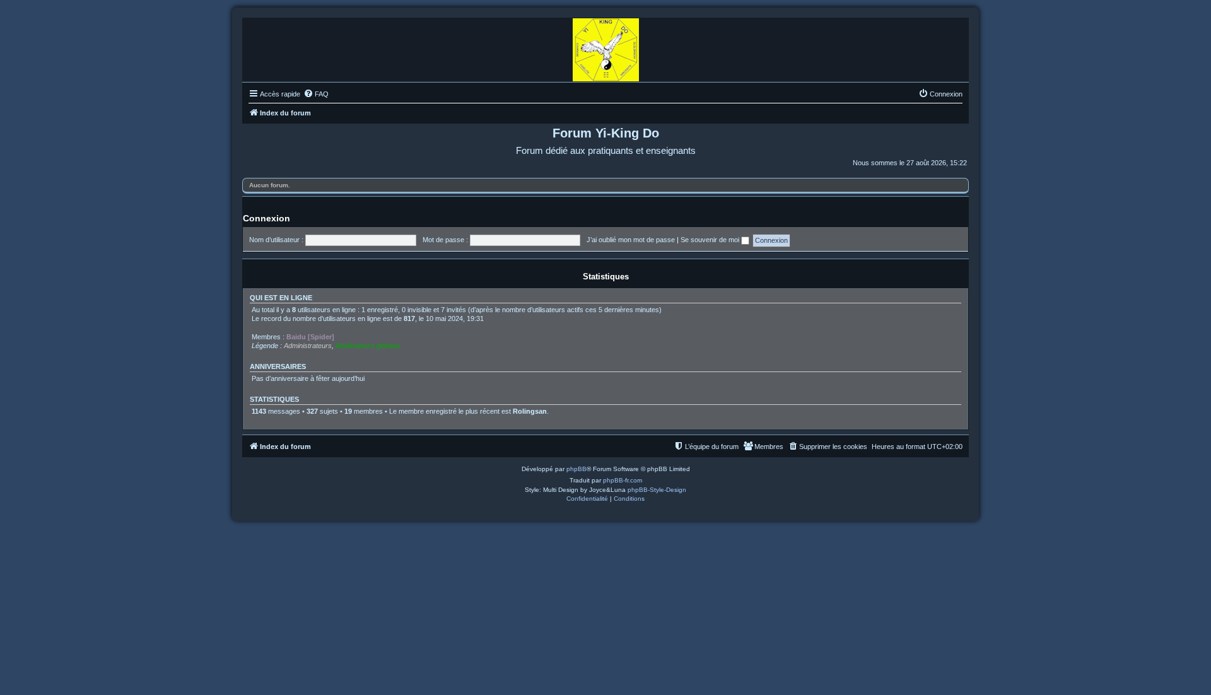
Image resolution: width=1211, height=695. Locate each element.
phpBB (576, 468)
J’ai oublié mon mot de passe (631, 239)
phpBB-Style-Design (657, 489)
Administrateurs (308, 345)
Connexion (266, 218)
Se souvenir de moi (711, 239)
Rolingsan (530, 411)
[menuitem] (316, 94)
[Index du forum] (606, 46)
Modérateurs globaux (368, 345)
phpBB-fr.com (622, 480)
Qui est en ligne (281, 297)
